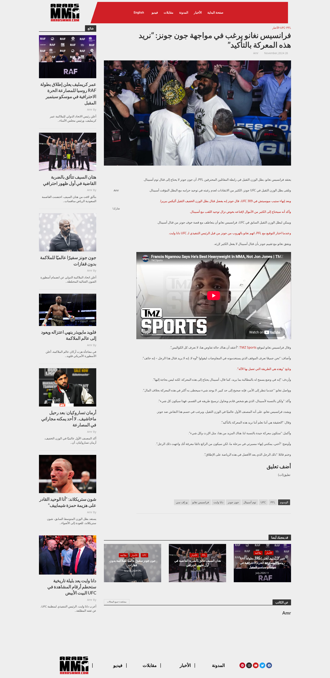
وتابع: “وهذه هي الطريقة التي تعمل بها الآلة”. (264, 369)
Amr (89, 109)
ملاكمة (258, 552)
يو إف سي (182, 502)
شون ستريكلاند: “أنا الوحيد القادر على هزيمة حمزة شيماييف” (67, 502)
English (139, 12)
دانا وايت (218, 502)
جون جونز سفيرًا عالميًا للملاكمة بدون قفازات (68, 260)
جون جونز (233, 502)
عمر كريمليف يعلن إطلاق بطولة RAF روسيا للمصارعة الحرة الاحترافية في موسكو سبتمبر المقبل (68, 93)
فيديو (155, 12)
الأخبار (198, 12)
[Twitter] (262, 665)
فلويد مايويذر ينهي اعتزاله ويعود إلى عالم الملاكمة (68, 335)
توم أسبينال (249, 502)
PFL (288, 27)
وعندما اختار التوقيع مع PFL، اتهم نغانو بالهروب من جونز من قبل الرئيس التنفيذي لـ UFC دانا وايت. (230, 233)
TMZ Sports (247, 347)
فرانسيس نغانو (200, 502)
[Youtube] (256, 665)
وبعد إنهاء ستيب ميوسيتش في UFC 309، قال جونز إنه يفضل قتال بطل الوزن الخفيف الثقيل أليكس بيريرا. (225, 201)
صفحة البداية (215, 12)
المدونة (183, 12)
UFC (282, 27)
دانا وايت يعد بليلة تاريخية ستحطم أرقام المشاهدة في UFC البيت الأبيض (71, 586)
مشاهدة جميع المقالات (116, 601)
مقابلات (168, 12)
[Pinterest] (242, 665)
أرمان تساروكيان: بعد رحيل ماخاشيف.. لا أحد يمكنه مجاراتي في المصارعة (68, 418)
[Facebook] (269, 665)
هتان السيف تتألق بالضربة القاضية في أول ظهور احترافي (69, 180)
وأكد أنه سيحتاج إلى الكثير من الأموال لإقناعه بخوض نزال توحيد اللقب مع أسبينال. (240, 212)
